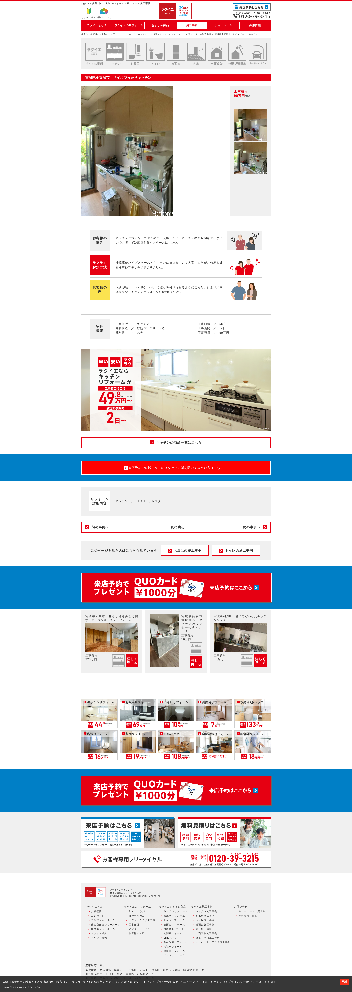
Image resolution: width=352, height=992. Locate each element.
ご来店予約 (252, 7)
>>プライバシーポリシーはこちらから (250, 981)
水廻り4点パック (174, 929)
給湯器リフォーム (174, 951)
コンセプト (97, 915)
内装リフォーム (173, 946)
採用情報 (255, 25)
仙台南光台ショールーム (105, 924)
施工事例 (192, 25)
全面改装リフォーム (176, 942)
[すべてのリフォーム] (94, 52)
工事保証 (134, 924)
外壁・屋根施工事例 (208, 937)
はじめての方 (89, 17)
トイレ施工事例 (205, 920)
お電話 (252, 15)
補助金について (104, 17)
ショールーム (223, 25)
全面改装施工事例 (206, 933)
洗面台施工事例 (205, 924)
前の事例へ (100, 527)
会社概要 (96, 911)
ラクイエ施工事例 (202, 906)
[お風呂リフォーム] (135, 52)
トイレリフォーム (174, 920)
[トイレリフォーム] (155, 52)
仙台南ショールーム (103, 929)
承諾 (344, 981)
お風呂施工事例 (205, 915)
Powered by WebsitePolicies (21, 986)
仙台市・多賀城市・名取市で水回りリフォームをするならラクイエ (115, 34)
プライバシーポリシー (121, 890)
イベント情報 (99, 937)
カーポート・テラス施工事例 (213, 942)
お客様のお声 (137, 933)
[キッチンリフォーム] (115, 52)
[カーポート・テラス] (258, 52)
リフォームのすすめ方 (142, 920)
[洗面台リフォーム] (176, 52)
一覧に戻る (176, 527)
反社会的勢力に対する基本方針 (126, 893)
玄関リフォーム (173, 933)
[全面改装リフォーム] (217, 52)
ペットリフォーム (174, 955)
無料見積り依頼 (248, 915)
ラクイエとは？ (97, 25)
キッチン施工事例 (206, 911)
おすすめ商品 (160, 25)
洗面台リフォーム (174, 924)
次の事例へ (251, 527)
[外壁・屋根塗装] (237, 52)
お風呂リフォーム (174, 915)
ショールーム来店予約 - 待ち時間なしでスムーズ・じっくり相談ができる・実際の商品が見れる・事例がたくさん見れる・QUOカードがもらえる (127, 832)
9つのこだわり (137, 911)
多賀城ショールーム (103, 920)
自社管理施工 (137, 915)
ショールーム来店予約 (252, 911)
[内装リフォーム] (196, 52)
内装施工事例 (204, 929)
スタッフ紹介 (99, 933)
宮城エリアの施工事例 (199, 34)
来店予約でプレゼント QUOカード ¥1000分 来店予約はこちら (176, 587)
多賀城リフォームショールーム (169, 34)
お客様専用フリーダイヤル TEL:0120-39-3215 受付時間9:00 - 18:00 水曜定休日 (176, 859)
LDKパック (170, 937)
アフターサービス (139, 929)
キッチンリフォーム (176, 911)
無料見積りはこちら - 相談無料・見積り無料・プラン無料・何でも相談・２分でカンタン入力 (224, 832)
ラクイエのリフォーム (128, 25)
